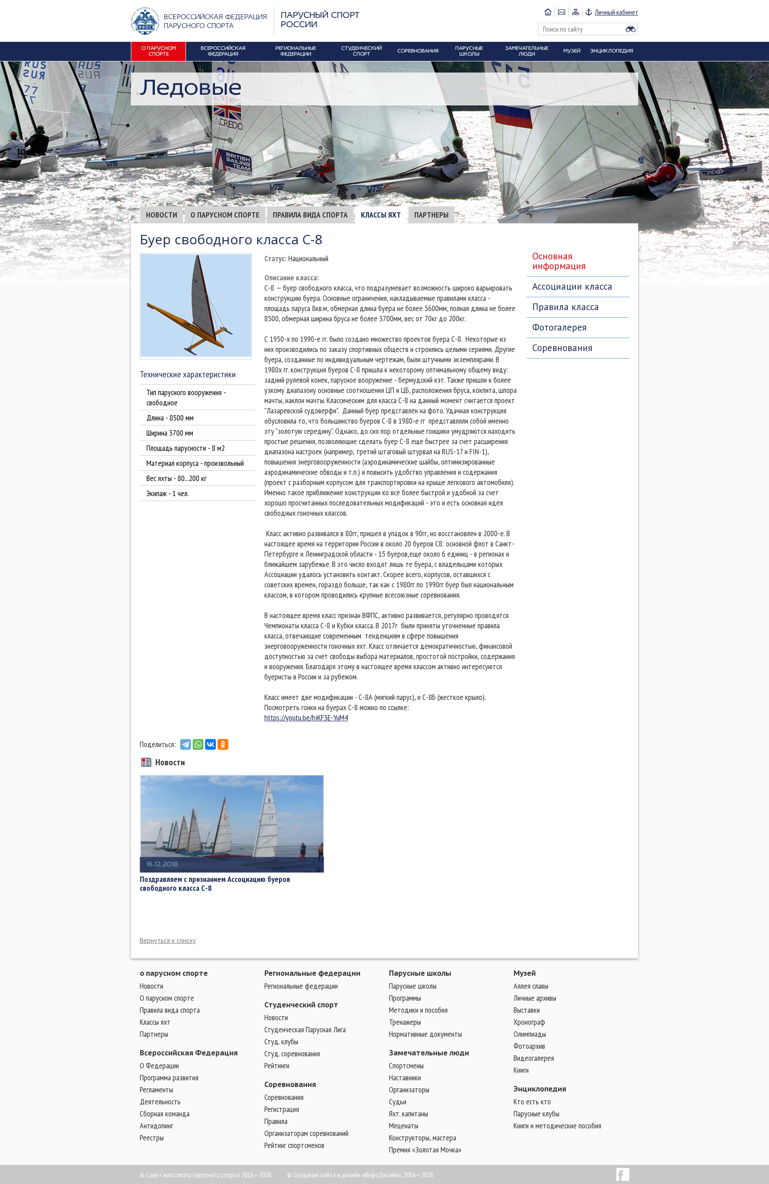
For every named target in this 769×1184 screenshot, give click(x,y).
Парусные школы (420, 973)
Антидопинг (156, 1125)
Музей (525, 973)
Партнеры (431, 215)
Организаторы (409, 1089)
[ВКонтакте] (210, 744)
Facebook (622, 1174)
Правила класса (565, 307)
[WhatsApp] (198, 744)
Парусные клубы (536, 1113)
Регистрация (281, 1109)
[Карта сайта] (575, 12)
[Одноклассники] (223, 744)
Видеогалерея (534, 1058)
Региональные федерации (312, 973)
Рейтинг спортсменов (294, 1145)
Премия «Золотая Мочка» (425, 1149)
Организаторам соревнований (306, 1133)
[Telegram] (185, 744)
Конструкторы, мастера (422, 1137)
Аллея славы (531, 986)
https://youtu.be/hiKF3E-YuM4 (306, 717)
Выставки (527, 1010)
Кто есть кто (532, 1101)
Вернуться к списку (168, 940)
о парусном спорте (174, 973)
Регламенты (156, 1089)
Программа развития (169, 1077)
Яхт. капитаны (408, 1113)
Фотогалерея (559, 327)
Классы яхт (381, 215)
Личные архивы (535, 998)
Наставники (405, 1077)
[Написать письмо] (561, 12)
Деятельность (160, 1101)
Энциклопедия (540, 1088)
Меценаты (403, 1125)
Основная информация (559, 261)
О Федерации (159, 1065)
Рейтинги (276, 1065)
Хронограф (529, 1022)
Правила (275, 1121)
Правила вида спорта (310, 215)
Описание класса (290, 277)
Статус (274, 258)
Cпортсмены (406, 1065)
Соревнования (562, 348)
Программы (405, 998)
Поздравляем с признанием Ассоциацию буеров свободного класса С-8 (215, 884)
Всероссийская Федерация (189, 1052)
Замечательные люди (429, 1052)
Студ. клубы (281, 1041)
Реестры (152, 1137)
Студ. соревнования (292, 1053)
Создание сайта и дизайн (326, 1174)
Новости (161, 215)
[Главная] (547, 12)
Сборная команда (165, 1113)
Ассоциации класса (572, 286)
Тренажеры (405, 1022)
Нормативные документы (425, 1034)
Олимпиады (530, 1034)
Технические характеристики (188, 374)
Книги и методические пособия (557, 1125)
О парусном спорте (224, 215)
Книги (521, 1070)
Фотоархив (529, 1046)
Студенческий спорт (301, 1004)
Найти (630, 29)
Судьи (397, 1101)
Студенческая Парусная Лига (305, 1029)
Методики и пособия (418, 1010)
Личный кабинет (616, 12)
